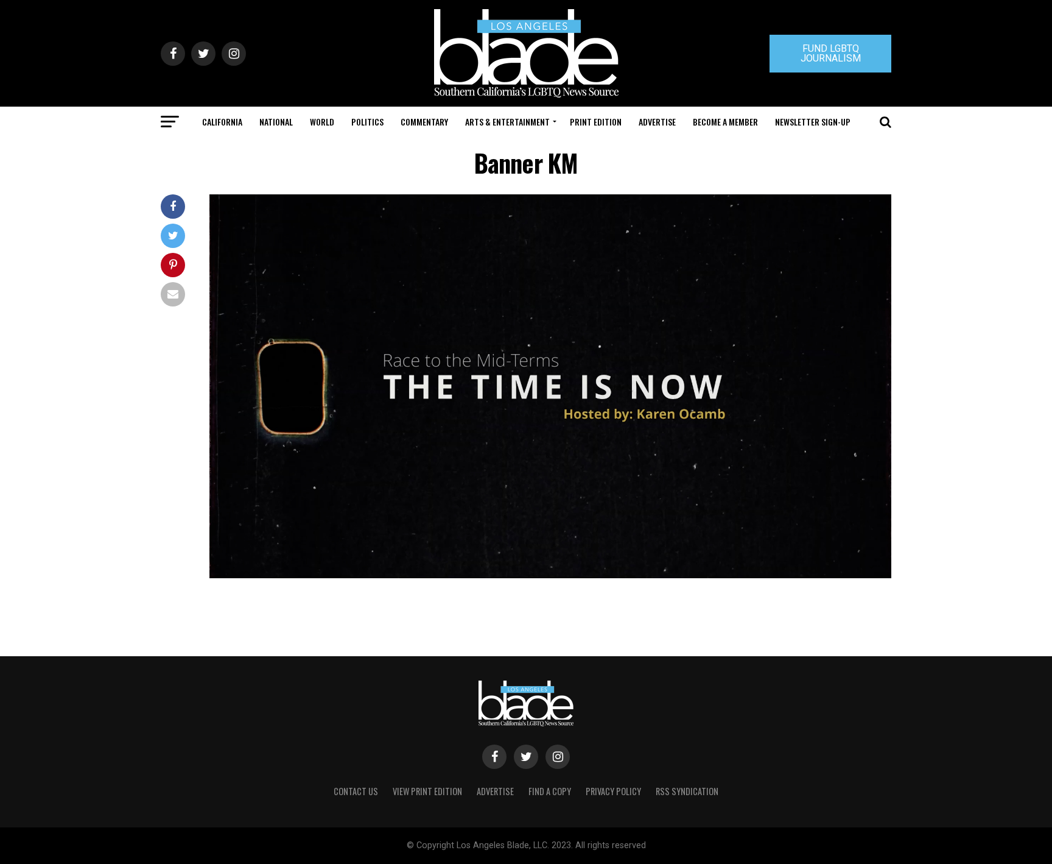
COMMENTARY (424, 121)
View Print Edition (427, 791)
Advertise (657, 121)
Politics (367, 121)
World (322, 121)
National (276, 121)
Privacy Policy (613, 791)
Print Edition (596, 121)
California (222, 121)
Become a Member (725, 121)
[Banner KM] (550, 575)
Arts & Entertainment (507, 121)
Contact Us (356, 791)
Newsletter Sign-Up (812, 121)
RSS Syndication (687, 791)
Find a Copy (549, 791)
